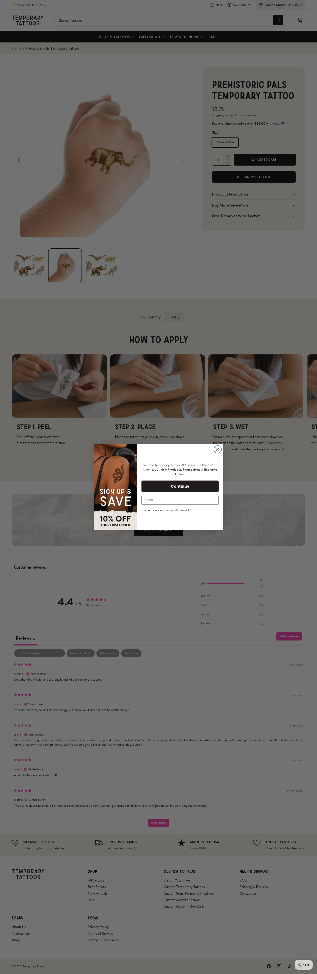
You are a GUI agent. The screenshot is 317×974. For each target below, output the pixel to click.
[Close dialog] (217, 449)
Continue (180, 486)
